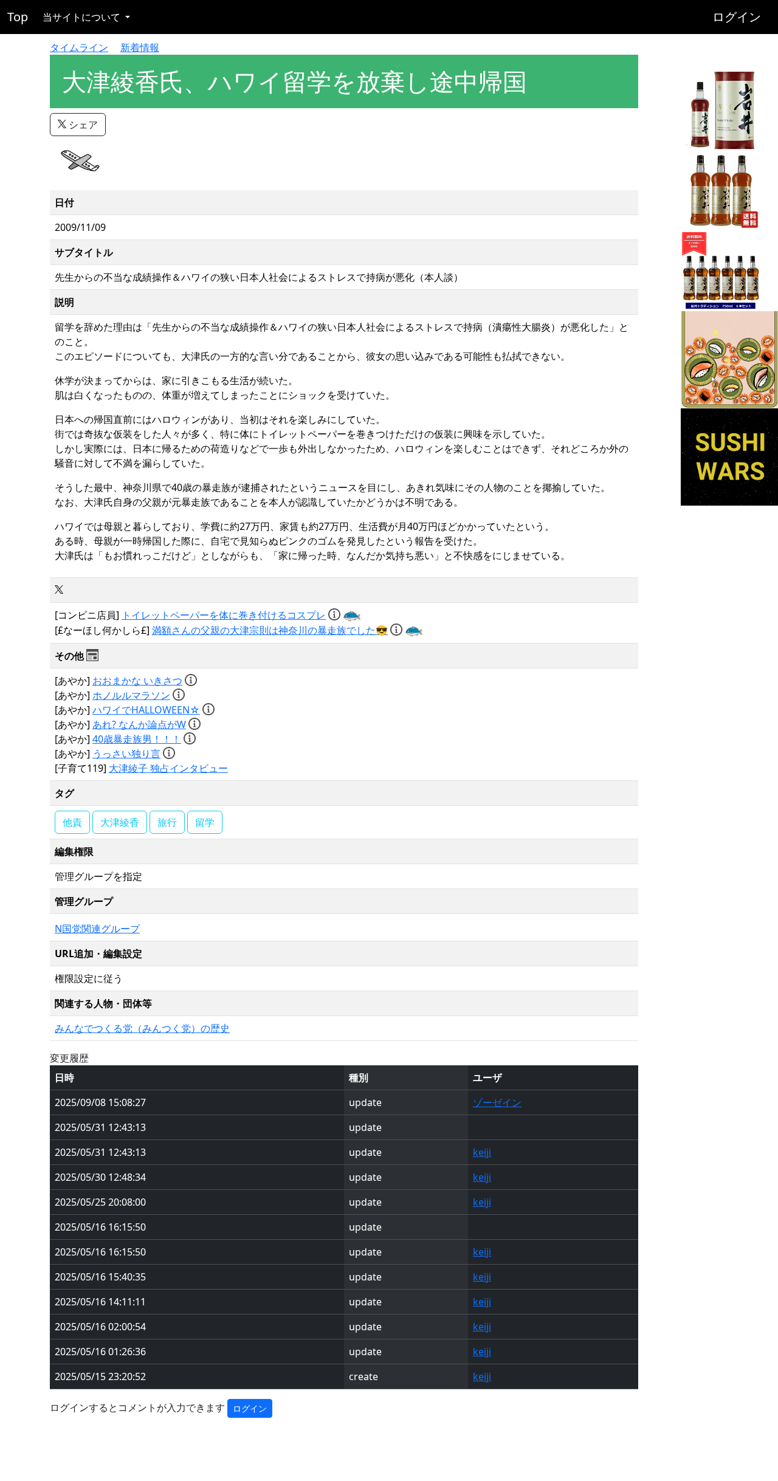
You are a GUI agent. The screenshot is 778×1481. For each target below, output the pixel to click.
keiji (482, 1152)
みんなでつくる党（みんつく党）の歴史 (142, 1028)
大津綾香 (119, 822)
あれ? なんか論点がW (139, 724)
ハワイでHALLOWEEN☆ (146, 709)
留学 (205, 822)
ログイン (736, 17)
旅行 (167, 822)
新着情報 (139, 47)
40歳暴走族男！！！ (136, 739)
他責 (72, 822)
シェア (82, 124)
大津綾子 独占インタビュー (168, 768)
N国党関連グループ (97, 928)
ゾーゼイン (497, 1102)
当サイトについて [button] (83, 17)
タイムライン (79, 47)
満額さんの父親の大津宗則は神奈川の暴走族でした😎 (270, 630)
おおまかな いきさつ (137, 680)
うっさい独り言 (126, 753)
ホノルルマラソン (131, 695)
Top (17, 17)
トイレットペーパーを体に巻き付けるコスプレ (224, 615)
